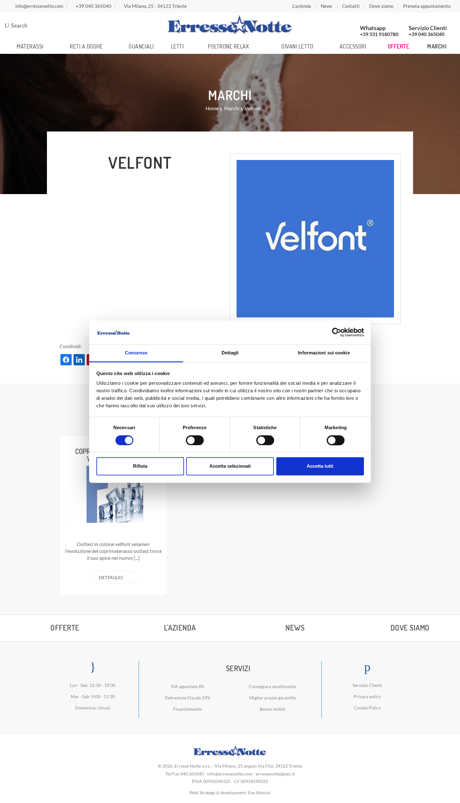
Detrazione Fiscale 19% (187, 697)
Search (19, 25)
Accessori (353, 46)
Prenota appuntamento (427, 6)
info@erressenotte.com (230, 773)
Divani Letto (297, 46)
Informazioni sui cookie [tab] (324, 353)
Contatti (351, 6)
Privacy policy (367, 696)
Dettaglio (111, 577)
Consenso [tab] (136, 353)
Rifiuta (140, 466)
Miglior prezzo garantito (272, 697)
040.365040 (192, 773)
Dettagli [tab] (230, 353)
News (326, 6)
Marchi (437, 46)
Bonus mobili (272, 709)
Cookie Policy (367, 707)
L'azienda (301, 6)
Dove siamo (381, 6)
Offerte (398, 46)
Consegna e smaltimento (272, 686)
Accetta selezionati (230, 466)
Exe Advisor (259, 792)
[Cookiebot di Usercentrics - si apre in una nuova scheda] (336, 332)
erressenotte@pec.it (275, 773)
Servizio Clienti (367, 685)
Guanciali (141, 46)
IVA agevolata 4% (187, 686)
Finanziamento (187, 709)
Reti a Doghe (86, 46)
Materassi (30, 46)
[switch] (195, 440)
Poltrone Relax (228, 46)
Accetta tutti (320, 466)
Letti (177, 46)
